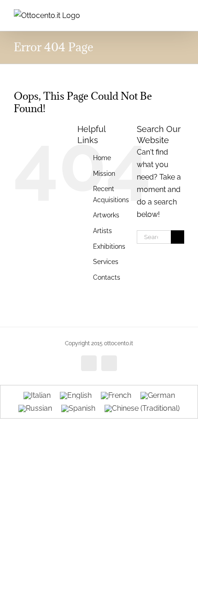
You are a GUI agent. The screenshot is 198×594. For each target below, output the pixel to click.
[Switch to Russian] (35, 408)
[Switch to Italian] (37, 395)
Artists (102, 230)
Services (105, 261)
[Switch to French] (116, 395)
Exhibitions (109, 246)
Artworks (106, 215)
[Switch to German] (158, 395)
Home (102, 158)
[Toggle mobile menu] (180, 14)
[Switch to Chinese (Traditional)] (142, 408)
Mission (104, 173)
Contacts (106, 277)
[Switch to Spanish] (78, 408)
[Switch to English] (75, 395)
